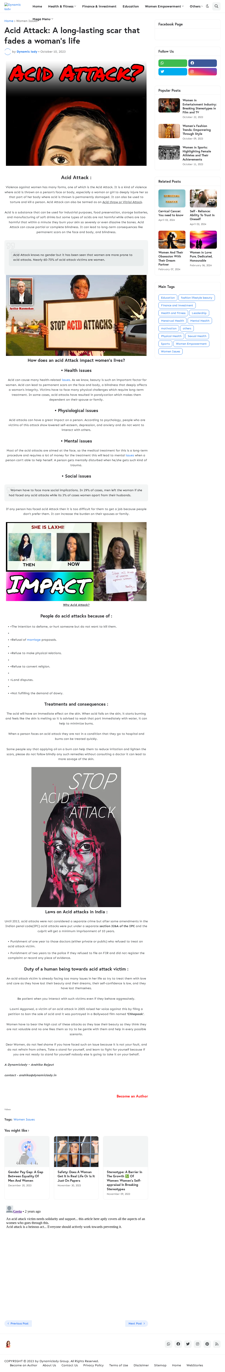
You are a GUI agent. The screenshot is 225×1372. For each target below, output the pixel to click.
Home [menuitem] (37, 6)
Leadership (199, 313)
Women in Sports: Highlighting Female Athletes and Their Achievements (197, 153)
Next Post (135, 1323)
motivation (168, 328)
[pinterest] (207, 1344)
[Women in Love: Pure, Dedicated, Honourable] (203, 240)
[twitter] (172, 71)
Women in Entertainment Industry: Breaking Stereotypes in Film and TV (200, 106)
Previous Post (20, 1323)
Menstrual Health (172, 320)
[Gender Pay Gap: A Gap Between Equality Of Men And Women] (27, 1151)
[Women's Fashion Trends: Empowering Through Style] (169, 131)
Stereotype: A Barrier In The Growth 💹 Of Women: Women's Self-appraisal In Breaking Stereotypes (124, 1180)
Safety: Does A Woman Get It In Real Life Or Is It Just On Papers (76, 1176)
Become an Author (23, 1365)
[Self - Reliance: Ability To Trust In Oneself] (203, 198)
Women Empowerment (191, 343)
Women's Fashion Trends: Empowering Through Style (197, 130)
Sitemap (160, 1365)
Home (8, 21)
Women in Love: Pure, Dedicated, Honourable (201, 256)
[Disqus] (76, 1258)
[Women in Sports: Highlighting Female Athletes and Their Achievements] (169, 152)
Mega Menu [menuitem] (42, 19)
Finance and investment (177, 305)
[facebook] (202, 63)
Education (168, 297)
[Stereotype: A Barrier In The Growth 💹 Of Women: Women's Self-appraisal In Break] (125, 1151)
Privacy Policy (93, 1365)
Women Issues (26, 21)
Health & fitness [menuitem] (60, 6)
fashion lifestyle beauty (196, 297)
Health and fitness (173, 313)
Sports (165, 343)
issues (66, 380)
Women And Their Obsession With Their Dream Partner (170, 258)
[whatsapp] (172, 63)
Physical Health (171, 336)
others (187, 328)
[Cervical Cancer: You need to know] (171, 198)
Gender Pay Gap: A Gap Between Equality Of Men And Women (25, 1176)
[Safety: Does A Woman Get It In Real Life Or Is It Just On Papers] (76, 1151)
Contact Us (70, 1365)
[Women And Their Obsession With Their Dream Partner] (171, 240)
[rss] (217, 1344)
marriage (34, 640)
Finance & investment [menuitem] (99, 6)
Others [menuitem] (195, 6)
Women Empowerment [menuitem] (163, 6)
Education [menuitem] (131, 6)
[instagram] (202, 71)
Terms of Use (118, 1365)
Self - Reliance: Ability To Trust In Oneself (202, 215)
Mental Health (199, 320)
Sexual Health (197, 336)
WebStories (195, 1365)
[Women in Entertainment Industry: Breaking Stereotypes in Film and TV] (169, 105)
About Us (49, 1365)
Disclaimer (141, 1365)
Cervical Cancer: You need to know (170, 213)
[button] (207, 6)
